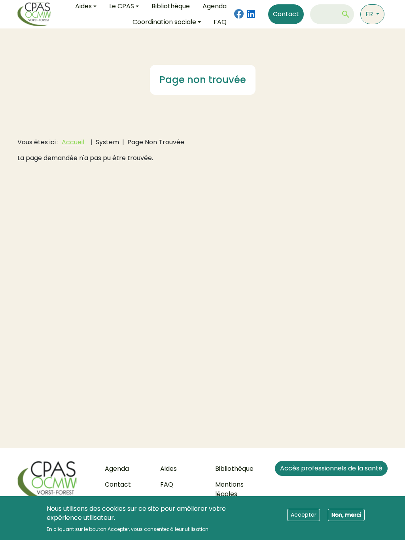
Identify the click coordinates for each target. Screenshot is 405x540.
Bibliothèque (234, 468)
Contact (286, 14)
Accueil (73, 142)
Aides (168, 468)
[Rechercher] (346, 14)
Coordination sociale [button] (164, 21)
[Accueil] (37, 14)
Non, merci (346, 515)
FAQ (220, 21)
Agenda (117, 468)
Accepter (303, 515)
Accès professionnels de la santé (331, 468)
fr (370, 14)
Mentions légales (229, 489)
